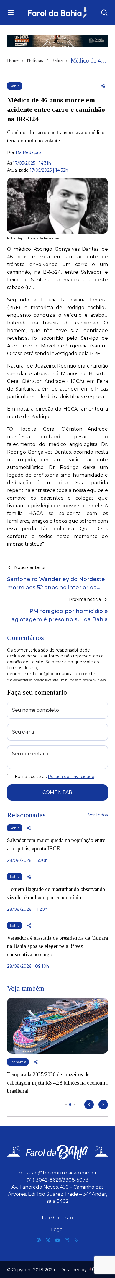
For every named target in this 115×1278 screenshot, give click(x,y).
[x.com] (48, 1240)
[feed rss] (76, 1240)
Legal (57, 1229)
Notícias (35, 60)
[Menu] (10, 12)
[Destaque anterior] (89, 1104)
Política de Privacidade (71, 776)
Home (13, 60)
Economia (17, 1062)
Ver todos (98, 815)
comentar (57, 792)
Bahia (57, 60)
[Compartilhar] (103, 86)
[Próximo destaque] (103, 1104)
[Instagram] (67, 1240)
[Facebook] (38, 1240)
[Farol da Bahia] (57, 12)
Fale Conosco (57, 1217)
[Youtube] (57, 1240)
